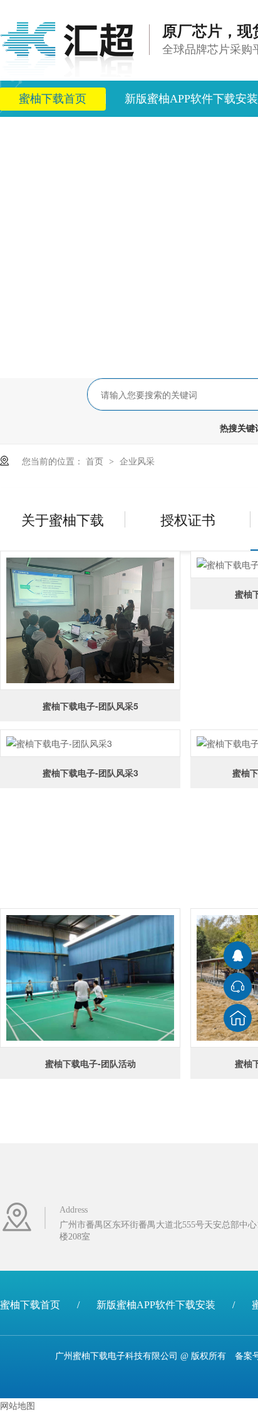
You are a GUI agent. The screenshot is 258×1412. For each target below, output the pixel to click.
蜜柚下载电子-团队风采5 (90, 705)
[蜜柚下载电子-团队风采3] (90, 743)
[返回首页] (238, 1018)
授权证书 (187, 519)
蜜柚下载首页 (30, 1304)
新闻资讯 (124, 135)
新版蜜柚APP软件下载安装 (155, 1304)
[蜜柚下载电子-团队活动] (90, 978)
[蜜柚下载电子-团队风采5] (90, 620)
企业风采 (137, 460)
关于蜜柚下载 (62, 519)
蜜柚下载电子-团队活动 (90, 1063)
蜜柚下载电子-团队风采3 (90, 772)
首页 (96, 460)
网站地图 (17, 1405)
